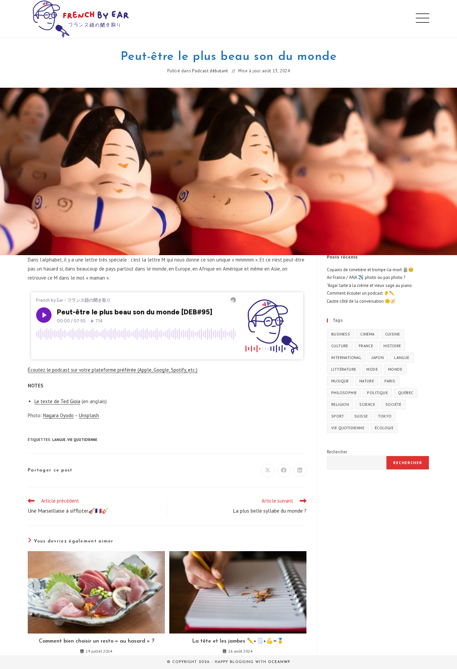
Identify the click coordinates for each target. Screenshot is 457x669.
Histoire (392, 345)
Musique (340, 380)
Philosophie (344, 392)
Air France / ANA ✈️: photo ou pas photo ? (366, 277)
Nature (366, 380)
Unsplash (89, 415)
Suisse (361, 416)
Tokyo (384, 416)
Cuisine (392, 334)
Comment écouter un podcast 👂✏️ (360, 293)
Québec (405, 392)
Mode (372, 369)
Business (340, 334)
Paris (389, 380)
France (366, 345)
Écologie (384, 427)
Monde (395, 369)
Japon (378, 357)
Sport (337, 416)
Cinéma (367, 334)
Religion (340, 404)
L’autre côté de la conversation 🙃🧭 (361, 301)
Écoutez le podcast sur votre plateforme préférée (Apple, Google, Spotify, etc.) (112, 370)
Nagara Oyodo (58, 415)
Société (393, 404)
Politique (377, 392)
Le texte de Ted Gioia (57, 401)
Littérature (343, 369)
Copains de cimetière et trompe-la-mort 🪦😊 (370, 270)
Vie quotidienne (82, 439)
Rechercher (337, 452)
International (346, 357)
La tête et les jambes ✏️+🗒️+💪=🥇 (238, 641)
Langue (59, 439)
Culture (339, 345)
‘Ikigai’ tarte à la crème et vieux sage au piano (369, 285)
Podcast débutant (210, 71)
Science (367, 404)
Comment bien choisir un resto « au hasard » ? (96, 641)
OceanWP (279, 662)
